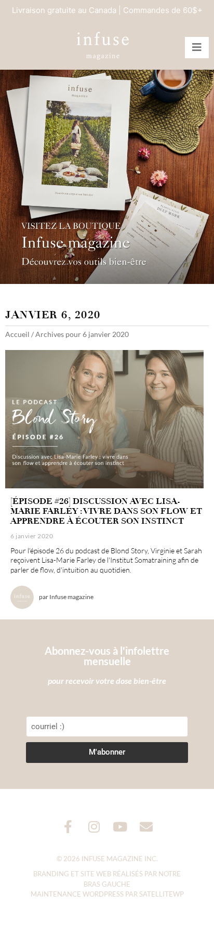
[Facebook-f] (68, 826)
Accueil (17, 334)
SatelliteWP (161, 894)
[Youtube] (120, 826)
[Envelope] (146, 826)
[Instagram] (94, 826)
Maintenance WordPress (77, 894)
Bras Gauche (107, 884)
